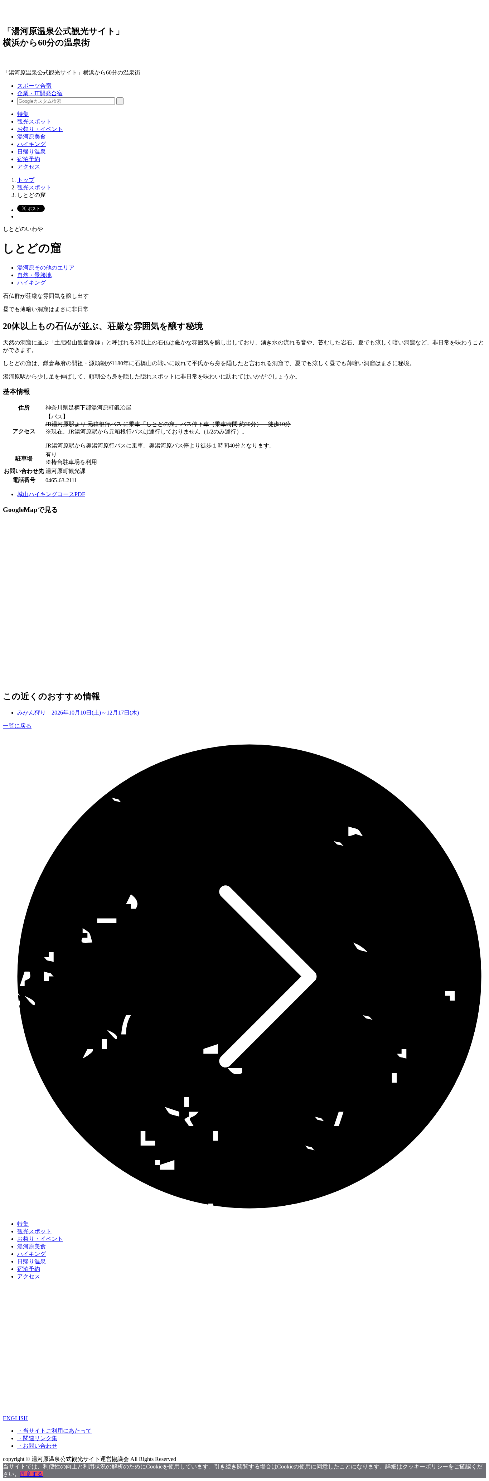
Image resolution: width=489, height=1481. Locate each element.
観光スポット (34, 121)
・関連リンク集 (37, 1438)
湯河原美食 (31, 137)
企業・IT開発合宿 (40, 93)
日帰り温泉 (31, 152)
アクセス (28, 167)
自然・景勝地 (34, 275)
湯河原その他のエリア (45, 268)
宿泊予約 (28, 159)
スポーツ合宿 (34, 86)
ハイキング (31, 144)
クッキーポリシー (425, 1466)
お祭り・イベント (40, 129)
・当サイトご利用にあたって (54, 1431)
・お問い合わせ (37, 1446)
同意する (31, 1474)
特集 (23, 114)
